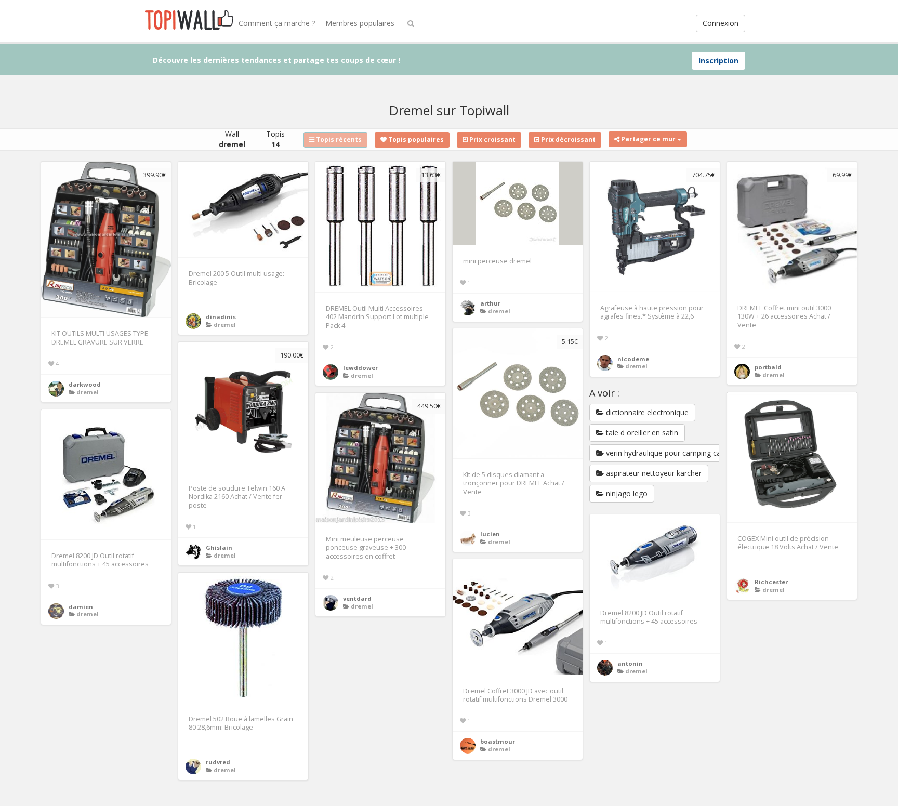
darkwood (85, 384)
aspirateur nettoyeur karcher (653, 473)
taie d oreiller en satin (641, 433)
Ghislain (219, 547)
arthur (490, 303)
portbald (768, 367)
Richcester (771, 582)
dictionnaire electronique (646, 412)
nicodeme (633, 359)
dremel (87, 392)
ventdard (357, 598)
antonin (630, 663)
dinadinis (221, 317)
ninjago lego (626, 493)
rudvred (218, 762)
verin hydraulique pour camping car (663, 453)
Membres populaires (359, 23)
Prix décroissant (567, 139)
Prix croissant (492, 139)
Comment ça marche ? (277, 23)
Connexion (720, 23)
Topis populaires (415, 139)
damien (81, 607)
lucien (490, 534)
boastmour (497, 741)
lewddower (360, 368)
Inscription (718, 60)
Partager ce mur (648, 139)
